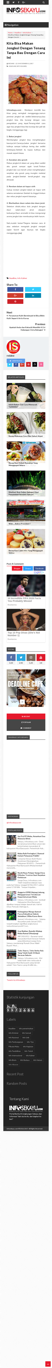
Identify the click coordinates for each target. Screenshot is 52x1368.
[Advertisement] (29, 253)
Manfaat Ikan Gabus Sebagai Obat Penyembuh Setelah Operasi (24, 493)
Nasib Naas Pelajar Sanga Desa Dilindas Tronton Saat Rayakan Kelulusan (31, 875)
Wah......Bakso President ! (20, 524)
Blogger (17, 568)
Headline (17, 33)
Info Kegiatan (28, 1046)
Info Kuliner (27, 33)
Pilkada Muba (14, 1046)
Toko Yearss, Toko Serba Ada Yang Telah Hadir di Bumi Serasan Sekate (30, 952)
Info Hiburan (13, 1064)
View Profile (17, 361)
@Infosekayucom (14, 822)
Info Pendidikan (15, 1051)
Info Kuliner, (22, 66)
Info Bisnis (12, 1060)
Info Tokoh (28, 1051)
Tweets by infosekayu (16, 980)
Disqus (28, 568)
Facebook (40, 568)
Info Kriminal (13, 1033)
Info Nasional (14, 1037)
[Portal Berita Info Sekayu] (26, 13)
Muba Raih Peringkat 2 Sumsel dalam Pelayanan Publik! (31, 854)
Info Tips (30, 1042)
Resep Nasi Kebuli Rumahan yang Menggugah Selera (23, 464)
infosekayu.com (12, 1129)
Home (10, 33)
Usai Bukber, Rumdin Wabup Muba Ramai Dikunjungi (30, 932)
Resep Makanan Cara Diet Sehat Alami (26, 436)
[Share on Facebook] (15, 289)
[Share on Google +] (15, 295)
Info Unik (25, 1037)
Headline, (12, 66)
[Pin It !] (15, 301)
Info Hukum (37, 1060)
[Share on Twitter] (33, 289)
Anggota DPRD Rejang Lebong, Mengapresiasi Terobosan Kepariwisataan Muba (31, 894)
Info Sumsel (26, 1033)
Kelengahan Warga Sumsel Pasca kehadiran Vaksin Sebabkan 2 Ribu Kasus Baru (30, 913)
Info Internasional (15, 1055)
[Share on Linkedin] (33, 295)
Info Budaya (24, 1060)
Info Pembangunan (16, 1042)
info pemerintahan (26, 1028)
